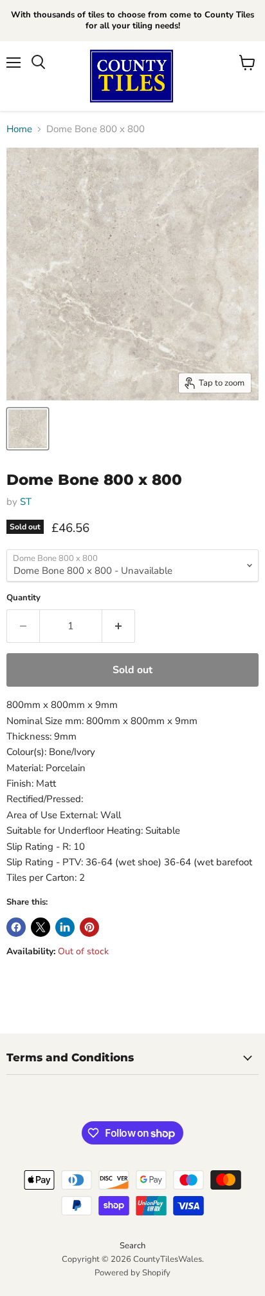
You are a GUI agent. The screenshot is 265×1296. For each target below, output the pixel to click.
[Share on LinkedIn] (65, 927)
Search (132, 1246)
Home (19, 129)
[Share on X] (40, 927)
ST (26, 501)
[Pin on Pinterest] (89, 927)
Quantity (23, 598)
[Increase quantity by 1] (118, 626)
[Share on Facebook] (16, 927)
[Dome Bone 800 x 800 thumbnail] (27, 428)
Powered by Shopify (132, 1273)
